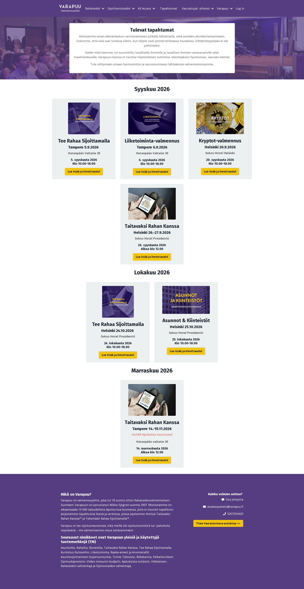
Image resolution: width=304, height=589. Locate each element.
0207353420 (235, 514)
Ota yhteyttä (234, 499)
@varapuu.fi (235, 506)
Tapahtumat (168, 8)
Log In (240, 8)
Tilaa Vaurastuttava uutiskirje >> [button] (218, 523)
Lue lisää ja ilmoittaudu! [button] (84, 171)
